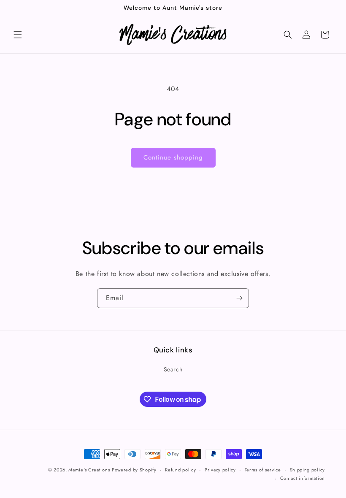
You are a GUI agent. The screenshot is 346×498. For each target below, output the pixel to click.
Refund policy (180, 469)
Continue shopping (173, 157)
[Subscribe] (239, 298)
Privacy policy (220, 469)
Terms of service (263, 469)
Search (173, 369)
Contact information (302, 478)
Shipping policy (307, 469)
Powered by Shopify (134, 469)
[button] (17, 34)
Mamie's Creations (89, 469)
